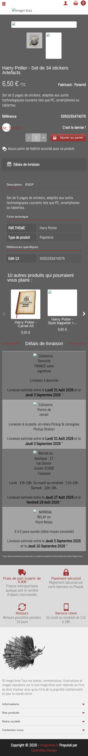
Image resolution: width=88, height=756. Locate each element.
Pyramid (80, 84)
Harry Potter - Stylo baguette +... (62, 321)
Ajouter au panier (71, 137)
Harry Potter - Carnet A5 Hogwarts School (25, 326)
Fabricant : (65, 84)
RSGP (29, 184)
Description (14, 184)
